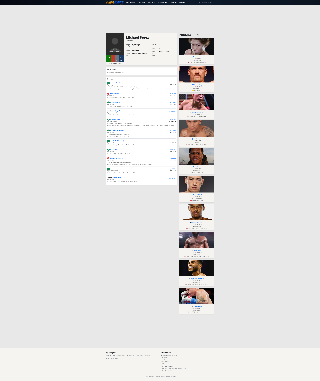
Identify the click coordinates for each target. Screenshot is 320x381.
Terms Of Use (165, 361)
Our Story (164, 359)
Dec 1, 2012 (173, 130)
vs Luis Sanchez (115, 102)
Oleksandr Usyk (197, 85)
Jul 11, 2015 (173, 102)
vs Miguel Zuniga (115, 119)
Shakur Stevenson (197, 223)
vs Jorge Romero (118, 111)
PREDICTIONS (164, 3)
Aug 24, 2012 (172, 141)
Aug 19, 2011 (172, 169)
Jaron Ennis (197, 251)
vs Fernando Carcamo (117, 130)
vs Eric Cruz (114, 149)
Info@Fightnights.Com (170, 355)
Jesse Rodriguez (197, 139)
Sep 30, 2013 (172, 119)
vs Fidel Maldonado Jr (117, 141)
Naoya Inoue (197, 57)
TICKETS (183, 3)
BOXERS (152, 3)
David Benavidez (197, 113)
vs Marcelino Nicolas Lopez (119, 83)
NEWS (175, 3)
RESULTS (143, 3)
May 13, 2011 (172, 178)
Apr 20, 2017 (172, 83)
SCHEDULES (132, 3)
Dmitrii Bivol (197, 195)
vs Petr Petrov (114, 93)
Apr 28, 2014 (172, 112)
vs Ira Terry (117, 177)
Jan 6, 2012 (173, 158)
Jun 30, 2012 (172, 149)
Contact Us (164, 357)
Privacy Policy (165, 363)
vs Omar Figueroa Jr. (116, 158)
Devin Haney (197, 167)
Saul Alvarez (198, 307)
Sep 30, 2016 (172, 93)
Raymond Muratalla (197, 279)
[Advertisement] (160, 18)
